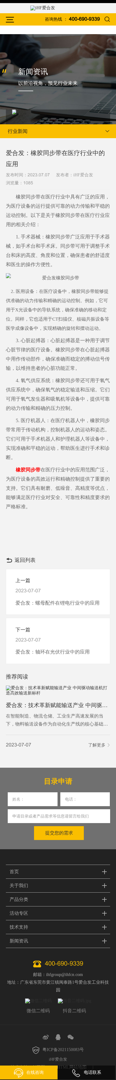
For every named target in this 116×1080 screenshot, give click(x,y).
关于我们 (19, 885)
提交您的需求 (59, 832)
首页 (14, 871)
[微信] (70, 1037)
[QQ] (58, 1037)
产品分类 (19, 899)
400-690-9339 (84, 19)
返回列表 (25, 560)
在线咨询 (35, 1072)
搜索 (107, 19)
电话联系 (92, 1072)
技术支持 (19, 927)
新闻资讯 (19, 940)
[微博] (45, 1037)
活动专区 (19, 913)
